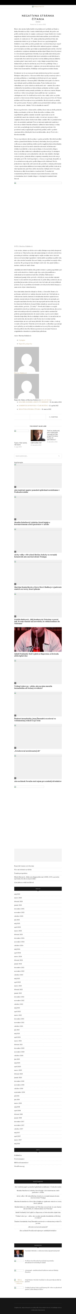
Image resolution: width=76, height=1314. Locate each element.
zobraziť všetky (46, 400)
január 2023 (18, 993)
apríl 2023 (17, 982)
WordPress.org (19, 1166)
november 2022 (19, 1000)
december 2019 (19, 1081)
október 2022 (18, 1004)
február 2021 (18, 1044)
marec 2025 (18, 931)
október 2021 (18, 1026)
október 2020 (18, 1055)
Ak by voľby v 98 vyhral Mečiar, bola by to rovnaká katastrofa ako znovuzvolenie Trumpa (35, 556)
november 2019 (19, 1085)
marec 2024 (18, 956)
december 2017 (19, 1121)
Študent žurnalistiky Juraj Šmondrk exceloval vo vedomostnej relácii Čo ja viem (35, 720)
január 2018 (18, 1118)
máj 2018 (17, 1107)
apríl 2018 (17, 1110)
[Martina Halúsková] (26, 371)
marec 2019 (18, 1103)
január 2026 (18, 905)
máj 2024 (17, 949)
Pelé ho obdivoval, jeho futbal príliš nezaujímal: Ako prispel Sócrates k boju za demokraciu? (53, 435)
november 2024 (19, 942)
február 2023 (18, 989)
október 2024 (18, 945)
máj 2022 (17, 1008)
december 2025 (19, 909)
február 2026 (18, 901)
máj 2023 (17, 978)
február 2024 (18, 960)
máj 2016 (17, 1143)
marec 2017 (18, 1140)
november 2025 (19, 912)
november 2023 (19, 971)
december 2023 (19, 967)
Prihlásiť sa (18, 1155)
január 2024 (18, 964)
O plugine (22, 340)
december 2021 (19, 1019)
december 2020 (19, 1048)
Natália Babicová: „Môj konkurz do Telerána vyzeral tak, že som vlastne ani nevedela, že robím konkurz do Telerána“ (37, 621)
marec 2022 (18, 1015)
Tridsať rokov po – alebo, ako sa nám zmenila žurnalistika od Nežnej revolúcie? (33, 687)
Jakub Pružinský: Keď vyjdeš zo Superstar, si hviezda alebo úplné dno (36, 655)
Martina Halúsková (20, 373)
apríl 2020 (17, 1066)
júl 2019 (16, 1096)
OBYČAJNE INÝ (36, 443)
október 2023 (18, 975)
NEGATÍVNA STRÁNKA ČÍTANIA (29, 409)
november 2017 (19, 1125)
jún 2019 (17, 1099)
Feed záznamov (19, 1159)
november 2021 (19, 1022)
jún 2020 (17, 1059)
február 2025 (18, 934)
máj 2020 (17, 1063)
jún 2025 (17, 920)
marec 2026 (18, 898)
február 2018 (18, 1114)
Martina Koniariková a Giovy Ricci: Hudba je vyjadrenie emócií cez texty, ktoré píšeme (38, 588)
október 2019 (18, 1088)
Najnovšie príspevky (25, 344)
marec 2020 (18, 1070)
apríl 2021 (17, 1037)
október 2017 (18, 1129)
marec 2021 (18, 1041)
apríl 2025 (17, 927)
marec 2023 (18, 986)
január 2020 (18, 1077)
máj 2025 (17, 923)
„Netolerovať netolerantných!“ (27, 751)
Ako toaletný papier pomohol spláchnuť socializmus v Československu (37, 491)
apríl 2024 (17, 953)
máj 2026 (17, 894)
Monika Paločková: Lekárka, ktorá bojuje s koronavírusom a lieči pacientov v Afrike (32, 523)
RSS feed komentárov (21, 1162)
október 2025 (18, 916)
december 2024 (19, 938)
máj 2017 (17, 1132)
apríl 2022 (17, 1011)
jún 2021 (16, 1030)
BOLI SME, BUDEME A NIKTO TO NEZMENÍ (33, 402)
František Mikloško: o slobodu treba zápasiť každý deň (42, 1251)
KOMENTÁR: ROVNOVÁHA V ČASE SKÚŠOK (33, 406)
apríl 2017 (17, 1136)
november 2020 (19, 1052)
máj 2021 (17, 1033)
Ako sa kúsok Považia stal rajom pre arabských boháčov (38, 781)
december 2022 (19, 997)
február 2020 (18, 1074)
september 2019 (19, 1092)
